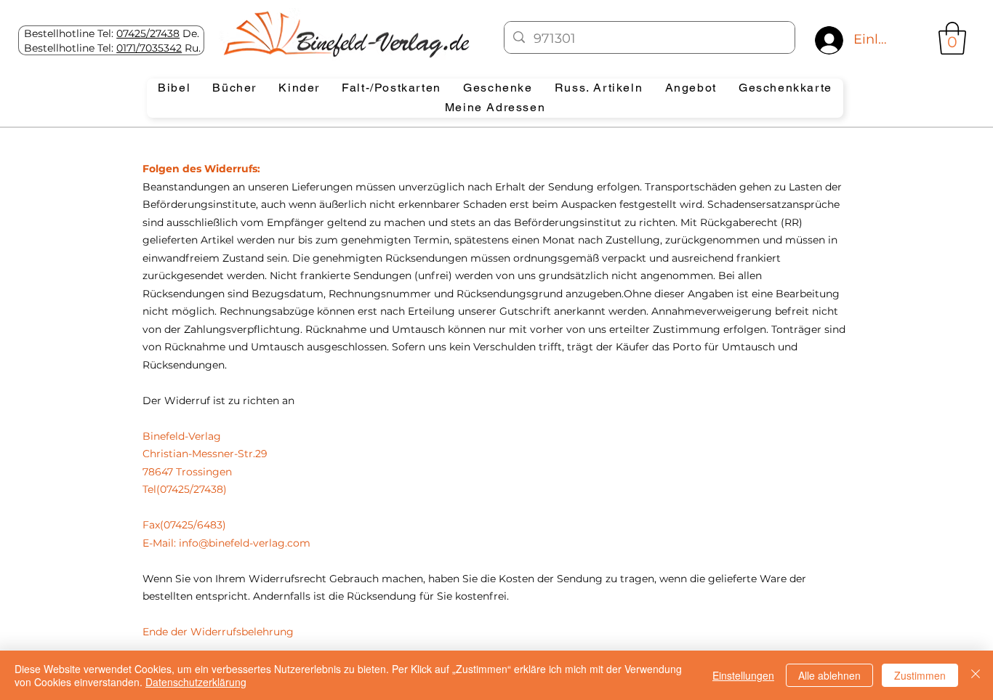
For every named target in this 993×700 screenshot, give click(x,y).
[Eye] (345, 34)
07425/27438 (148, 33)
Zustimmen (920, 675)
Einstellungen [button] (743, 675)
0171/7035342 (149, 48)
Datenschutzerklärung (195, 682)
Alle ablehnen (829, 675)
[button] (952, 38)
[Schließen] (975, 675)
